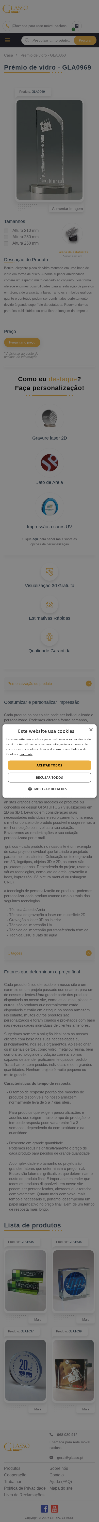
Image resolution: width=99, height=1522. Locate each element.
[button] (49, 788)
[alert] (49, 761)
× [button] (91, 730)
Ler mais (26, 754)
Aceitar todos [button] (49, 765)
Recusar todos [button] (49, 777)
